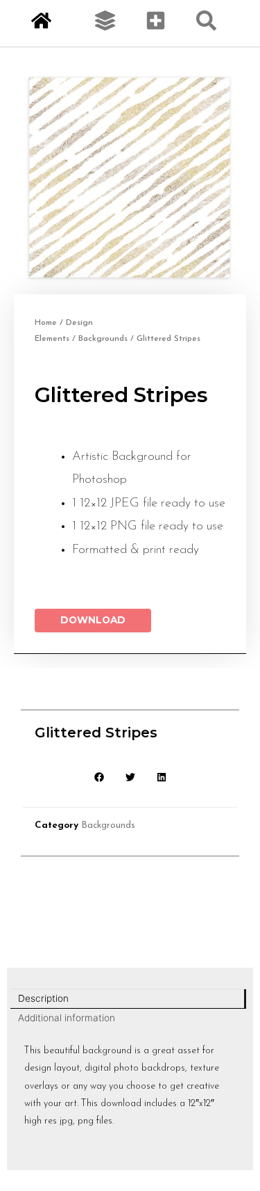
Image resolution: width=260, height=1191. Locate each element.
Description (43, 998)
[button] (98, 777)
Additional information (66, 1017)
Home (46, 323)
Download (92, 619)
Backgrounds (103, 339)
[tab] (128, 999)
